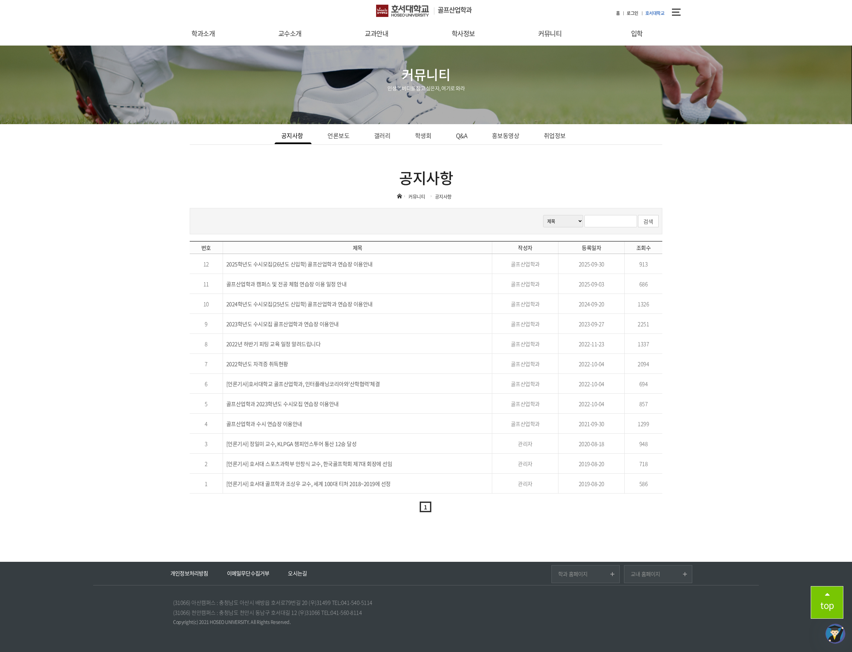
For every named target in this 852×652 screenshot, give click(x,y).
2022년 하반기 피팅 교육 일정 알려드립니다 (273, 344)
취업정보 (555, 135)
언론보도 (338, 135)
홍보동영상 (506, 135)
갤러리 (382, 135)
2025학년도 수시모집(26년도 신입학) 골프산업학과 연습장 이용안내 (299, 264)
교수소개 (290, 33)
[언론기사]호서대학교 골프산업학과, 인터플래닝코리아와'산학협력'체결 (303, 384)
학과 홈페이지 (572, 574)
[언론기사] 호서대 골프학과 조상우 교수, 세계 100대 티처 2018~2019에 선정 (308, 484)
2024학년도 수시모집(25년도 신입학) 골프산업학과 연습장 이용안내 (299, 304)
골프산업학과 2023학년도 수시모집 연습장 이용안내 (282, 404)
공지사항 (292, 135)
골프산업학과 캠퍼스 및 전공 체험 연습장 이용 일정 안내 (286, 284)
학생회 (423, 135)
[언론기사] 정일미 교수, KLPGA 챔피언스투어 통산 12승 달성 (291, 444)
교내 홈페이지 (645, 574)
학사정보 (463, 33)
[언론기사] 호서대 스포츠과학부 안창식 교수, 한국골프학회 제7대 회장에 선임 (309, 464)
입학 (637, 33)
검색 (648, 221)
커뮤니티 (549, 33)
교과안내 (376, 33)
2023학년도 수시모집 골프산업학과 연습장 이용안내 (282, 324)
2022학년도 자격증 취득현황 (257, 364)
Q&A (462, 135)
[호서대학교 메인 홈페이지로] (407, 11)
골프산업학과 (455, 10)
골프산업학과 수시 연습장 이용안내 (264, 424)
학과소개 (203, 33)
